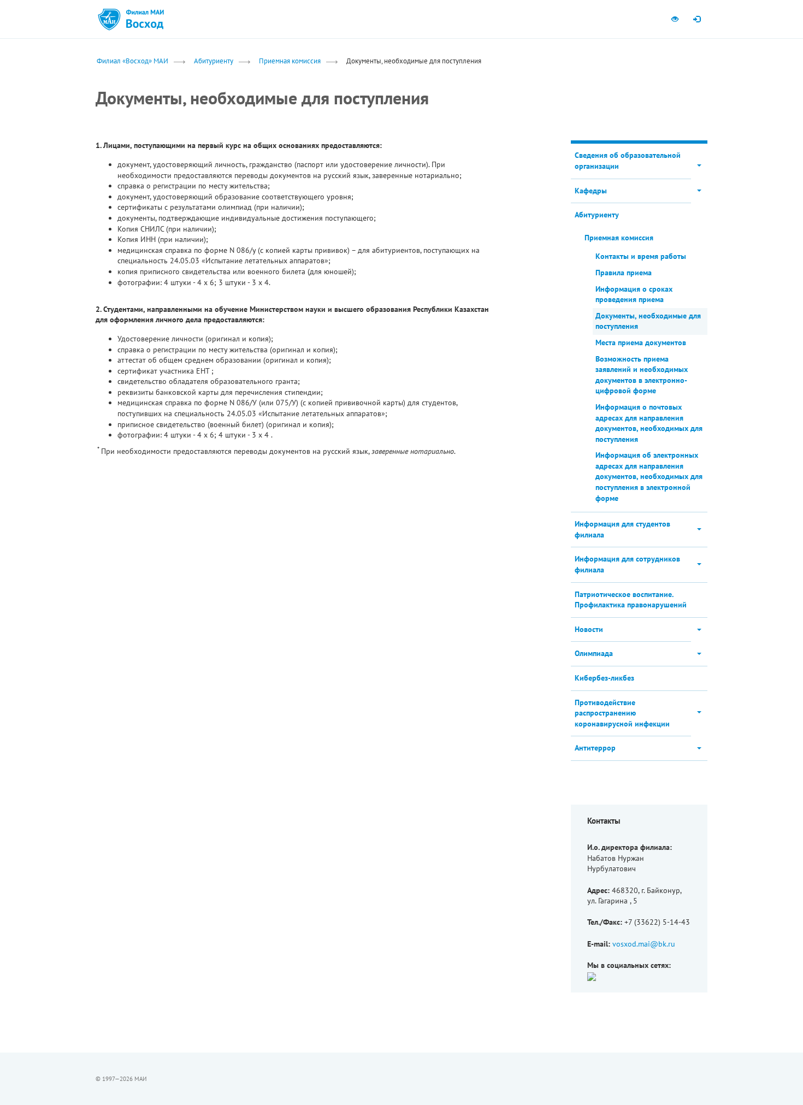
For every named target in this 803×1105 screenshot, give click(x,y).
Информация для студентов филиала (622, 529)
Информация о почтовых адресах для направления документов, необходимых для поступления (648, 423)
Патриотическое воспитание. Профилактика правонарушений (631, 599)
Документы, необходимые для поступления (648, 321)
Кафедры (591, 191)
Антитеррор (595, 748)
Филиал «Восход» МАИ (132, 60)
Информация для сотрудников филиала (627, 564)
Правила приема (623, 272)
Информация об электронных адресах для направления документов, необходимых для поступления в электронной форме (648, 476)
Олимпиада (594, 653)
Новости (589, 629)
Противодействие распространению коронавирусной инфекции (622, 713)
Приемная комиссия (290, 60)
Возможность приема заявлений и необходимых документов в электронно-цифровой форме (641, 375)
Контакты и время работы (640, 256)
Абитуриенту (213, 60)
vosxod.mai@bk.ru (643, 944)
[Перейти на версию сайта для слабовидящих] (675, 19)
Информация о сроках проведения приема (633, 294)
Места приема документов (640, 342)
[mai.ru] (109, 19)
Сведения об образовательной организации (628, 160)
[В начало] (145, 19)
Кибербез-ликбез (604, 678)
